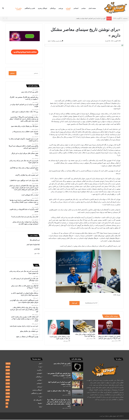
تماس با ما (19, 8)
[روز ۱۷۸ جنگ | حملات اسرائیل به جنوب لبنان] (77, 393)
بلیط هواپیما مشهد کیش (33, 244)
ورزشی (60, 8)
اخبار (40, 363)
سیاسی (83, 8)
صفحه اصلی (92, 8)
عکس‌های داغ (38, 400)
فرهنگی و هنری (42, 8)
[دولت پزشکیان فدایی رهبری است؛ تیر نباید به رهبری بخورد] (59, 327)
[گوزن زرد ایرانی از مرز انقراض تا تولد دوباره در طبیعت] (77, 384)
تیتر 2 (40, 367)
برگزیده (39, 370)
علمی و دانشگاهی (29, 8)
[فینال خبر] (115, 8)
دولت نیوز (37, 253)
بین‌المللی (53, 8)
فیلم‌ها (40, 403)
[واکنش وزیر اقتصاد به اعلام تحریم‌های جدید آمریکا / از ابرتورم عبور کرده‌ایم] (109, 327)
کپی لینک (74, 303)
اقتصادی (68, 8)
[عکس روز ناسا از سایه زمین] (77, 366)
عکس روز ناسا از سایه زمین (62, 363)
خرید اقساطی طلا (35, 240)
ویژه (40, 406)
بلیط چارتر (37, 249)
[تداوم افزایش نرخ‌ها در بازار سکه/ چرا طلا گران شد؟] (84, 326)
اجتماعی (75, 8)
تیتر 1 (40, 396)
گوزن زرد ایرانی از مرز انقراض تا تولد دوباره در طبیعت (90, 18)
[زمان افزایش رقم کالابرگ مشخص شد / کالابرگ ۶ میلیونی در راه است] (77, 376)
